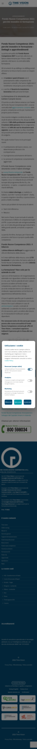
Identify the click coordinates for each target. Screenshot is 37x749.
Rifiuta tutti (8, 402)
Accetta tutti (27, 402)
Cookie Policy (9, 361)
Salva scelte (18, 402)
